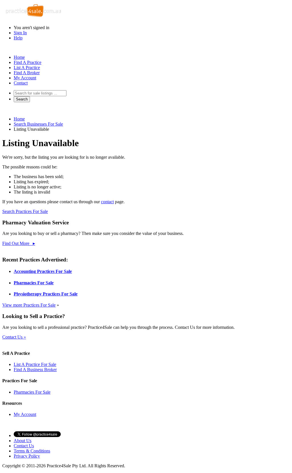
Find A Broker (27, 72)
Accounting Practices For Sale (43, 271)
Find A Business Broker (35, 369)
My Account (25, 77)
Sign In (20, 32)
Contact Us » (14, 337)
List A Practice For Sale (35, 364)
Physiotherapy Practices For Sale (46, 293)
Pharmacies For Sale (34, 282)
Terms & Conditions (32, 450)
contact (107, 201)
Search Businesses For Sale (38, 124)
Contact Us (24, 445)
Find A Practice (27, 62)
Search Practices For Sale (25, 211)
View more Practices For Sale (29, 305)
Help (18, 37)
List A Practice (27, 67)
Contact (21, 82)
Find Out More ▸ (18, 243)
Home (19, 57)
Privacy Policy (27, 456)
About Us (22, 440)
